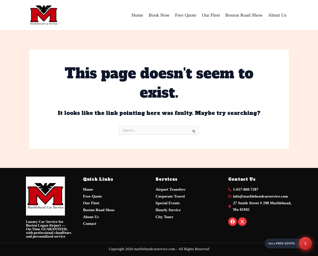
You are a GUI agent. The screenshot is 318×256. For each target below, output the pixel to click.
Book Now (159, 15)
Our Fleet (211, 15)
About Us (277, 15)
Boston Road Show (244, 15)
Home (137, 15)
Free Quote (185, 15)
